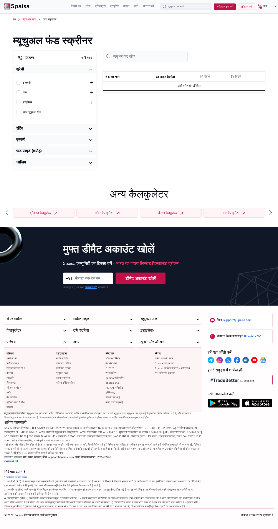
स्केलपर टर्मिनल (113, 358)
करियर (10, 372)
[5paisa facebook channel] (237, 360)
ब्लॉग (9, 392)
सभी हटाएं (86, 58)
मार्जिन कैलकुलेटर (103, 213)
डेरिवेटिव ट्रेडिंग (63, 363)
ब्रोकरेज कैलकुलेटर (40, 213)
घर (14, 19)
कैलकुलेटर (14, 330)
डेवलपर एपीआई (113, 397)
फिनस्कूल (11, 382)
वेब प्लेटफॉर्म (111, 363)
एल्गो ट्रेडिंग (111, 372)
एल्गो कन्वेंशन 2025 (16, 368)
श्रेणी (20, 69)
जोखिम (21, 162)
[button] (265, 6)
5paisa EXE (112, 382)
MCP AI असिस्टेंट (114, 387)
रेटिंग (19, 128)
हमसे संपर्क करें (11, 461)
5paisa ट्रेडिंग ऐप (115, 377)
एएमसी (20, 139)
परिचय (10, 353)
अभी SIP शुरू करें (225, 6)
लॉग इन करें (246, 6)
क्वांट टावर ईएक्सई (114, 402)
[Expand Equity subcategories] (91, 82)
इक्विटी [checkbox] (27, 83)
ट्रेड (88, 6)
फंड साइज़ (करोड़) (29, 150)
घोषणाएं (10, 407)
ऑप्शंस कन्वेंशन (14, 387)
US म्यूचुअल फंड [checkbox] (32, 112)
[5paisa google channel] (263, 360)
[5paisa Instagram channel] (219, 360)
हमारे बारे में (12, 358)
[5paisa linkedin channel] (245, 360)
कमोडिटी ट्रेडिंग (63, 368)
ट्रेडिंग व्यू (110, 392)
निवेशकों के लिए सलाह (17, 477)
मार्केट (126, 6)
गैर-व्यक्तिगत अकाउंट (165, 372)
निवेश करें (76, 6)
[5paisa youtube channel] (254, 360)
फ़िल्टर (29, 57)
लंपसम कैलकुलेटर (167, 213)
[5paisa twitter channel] (228, 360)
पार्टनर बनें (148, 6)
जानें (136, 6)
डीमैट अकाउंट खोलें (141, 278)
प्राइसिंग (114, 6)
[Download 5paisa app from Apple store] (257, 404)
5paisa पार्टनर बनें (164, 363)
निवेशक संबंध (13, 363)
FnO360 (110, 368)
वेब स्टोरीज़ (12, 397)
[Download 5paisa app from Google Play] (224, 404)
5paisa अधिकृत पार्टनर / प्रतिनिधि (172, 368)
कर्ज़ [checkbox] (25, 92)
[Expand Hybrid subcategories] (91, 102)
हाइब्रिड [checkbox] (27, 102)
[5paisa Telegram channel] (211, 360)
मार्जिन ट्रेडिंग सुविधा (65, 382)
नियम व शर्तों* (91, 287)
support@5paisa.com (237, 320)
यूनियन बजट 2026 (16, 402)
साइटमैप (10, 377)
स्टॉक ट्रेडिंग (62, 358)
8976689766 (252, 336)
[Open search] (164, 7)
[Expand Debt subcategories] (91, 92)
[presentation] (7, 212)
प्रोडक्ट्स (100, 6)
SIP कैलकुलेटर (231, 213)
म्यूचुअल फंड (29, 19)
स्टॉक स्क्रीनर (63, 377)
